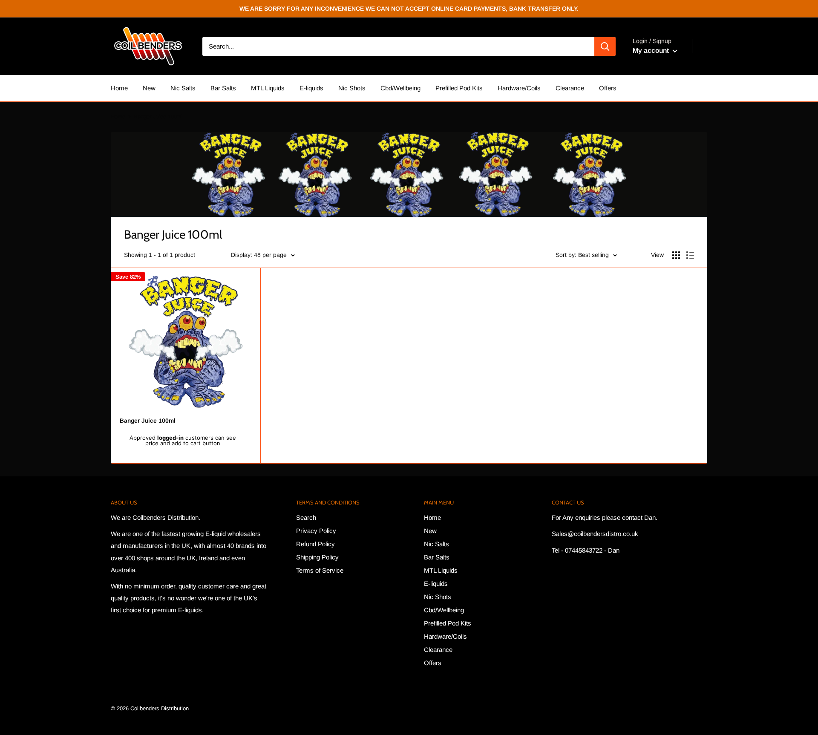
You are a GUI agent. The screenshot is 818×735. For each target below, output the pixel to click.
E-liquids (311, 88)
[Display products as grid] (676, 255)
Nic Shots (352, 88)
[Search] (605, 46)
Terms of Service (319, 570)
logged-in (170, 437)
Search (306, 517)
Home (119, 88)
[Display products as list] (690, 255)
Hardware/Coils (519, 88)
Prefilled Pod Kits (459, 88)
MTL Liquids (268, 88)
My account (652, 50)
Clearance (570, 88)
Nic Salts (183, 88)
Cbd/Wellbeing (400, 88)
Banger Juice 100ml (148, 420)
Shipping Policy (317, 557)
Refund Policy (315, 544)
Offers (607, 88)
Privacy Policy (316, 530)
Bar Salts (223, 88)
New (149, 88)
